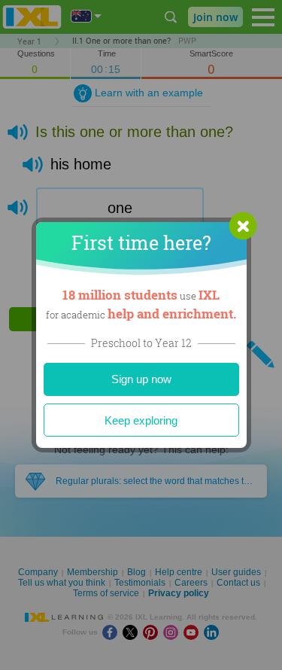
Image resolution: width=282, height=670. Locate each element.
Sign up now (141, 379)
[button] (243, 226)
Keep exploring (141, 420)
